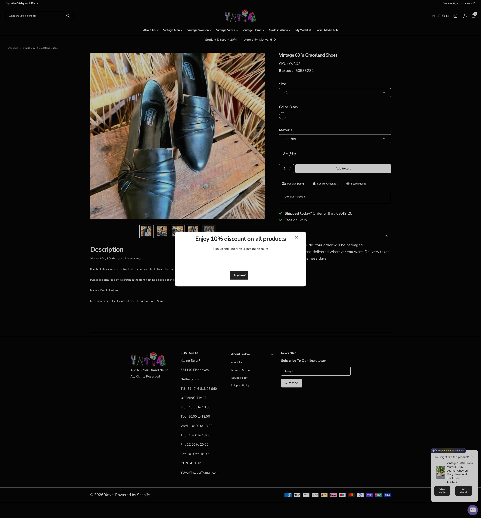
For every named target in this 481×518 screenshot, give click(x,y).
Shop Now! (239, 275)
